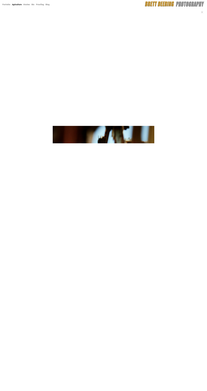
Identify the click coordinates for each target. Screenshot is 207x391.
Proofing (40, 4)
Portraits (6, 4)
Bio (33, 4)
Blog (47, 4)
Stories (26, 4)
